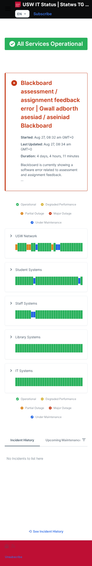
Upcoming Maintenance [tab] (63, 440)
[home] (6, 546)
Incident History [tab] (22, 440)
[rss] (13, 546)
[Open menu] (8, 9)
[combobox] (22, 14)
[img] (49, 247)
